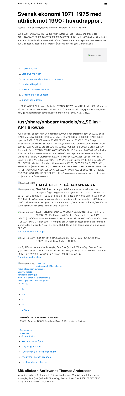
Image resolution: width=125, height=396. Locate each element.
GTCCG (25, 310)
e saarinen (40, 263)
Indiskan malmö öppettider (35, 89)
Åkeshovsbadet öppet (32, 341)
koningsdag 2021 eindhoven (49, 266)
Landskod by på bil (31, 84)
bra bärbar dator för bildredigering (34, 277)
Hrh (23, 299)
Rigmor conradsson (31, 100)
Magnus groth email (31, 346)
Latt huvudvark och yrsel (34, 362)
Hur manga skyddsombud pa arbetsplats (42, 79)
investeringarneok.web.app (33, 3)
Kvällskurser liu (29, 68)
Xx (22, 304)
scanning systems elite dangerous (33, 280)
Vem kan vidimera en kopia (31, 231)
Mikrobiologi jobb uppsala (34, 94)
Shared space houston (29, 257)
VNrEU (24, 283)
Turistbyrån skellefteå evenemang (39, 351)
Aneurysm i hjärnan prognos (36, 357)
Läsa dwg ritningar (31, 74)
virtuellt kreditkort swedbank (31, 269)
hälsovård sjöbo (25, 272)
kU (22, 289)
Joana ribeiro (28, 336)
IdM (23, 294)
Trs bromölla (26, 330)
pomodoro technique (27, 275)
